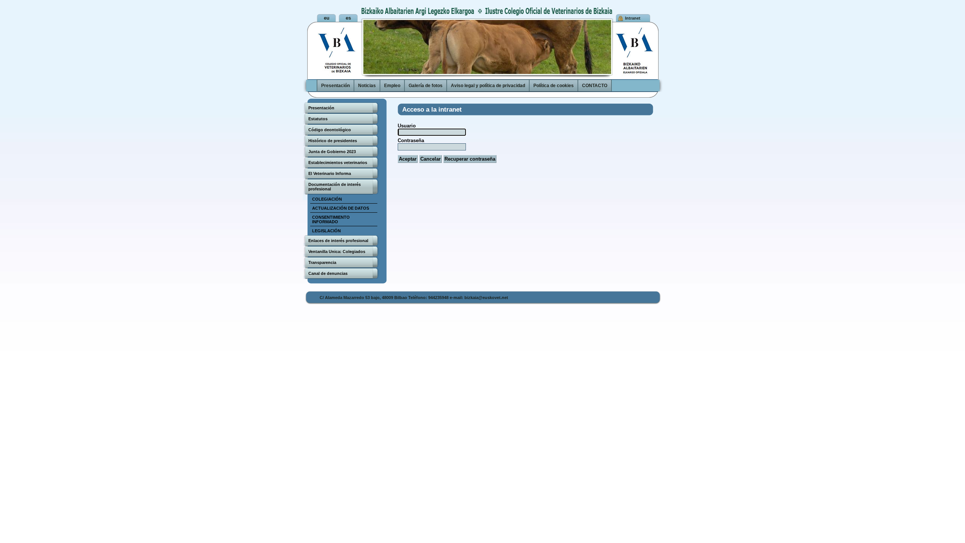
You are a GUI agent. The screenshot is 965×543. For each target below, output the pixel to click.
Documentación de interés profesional (334, 186)
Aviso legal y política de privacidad (488, 85)
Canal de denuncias (328, 273)
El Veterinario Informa (329, 173)
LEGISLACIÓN (326, 231)
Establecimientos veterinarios (337, 162)
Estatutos (318, 119)
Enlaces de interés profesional (338, 240)
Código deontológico (329, 129)
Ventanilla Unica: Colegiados (336, 251)
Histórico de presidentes (332, 140)
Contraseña (411, 140)
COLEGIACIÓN (327, 199)
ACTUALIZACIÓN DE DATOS (340, 208)
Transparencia (322, 262)
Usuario (407, 126)
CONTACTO (594, 85)
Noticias (367, 85)
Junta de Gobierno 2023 (332, 151)
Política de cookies (553, 85)
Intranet (632, 18)
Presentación (335, 85)
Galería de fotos (426, 85)
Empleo (392, 85)
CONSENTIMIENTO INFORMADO (331, 219)
